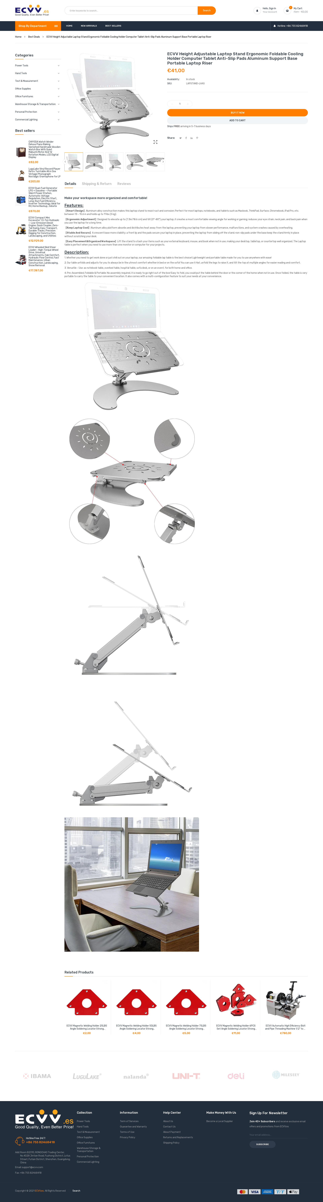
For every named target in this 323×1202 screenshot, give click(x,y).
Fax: (17, 1172)
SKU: (169, 83)
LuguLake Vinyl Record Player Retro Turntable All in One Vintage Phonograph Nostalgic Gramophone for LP (45, 172)
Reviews (124, 184)
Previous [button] (65, 161)
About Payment (172, 1132)
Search (76, 1190)
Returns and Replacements (178, 1137)
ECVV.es (39, 1190)
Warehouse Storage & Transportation (88, 1150)
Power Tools (83, 1121)
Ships (170, 126)
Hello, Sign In (269, 8)
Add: (17, 1152)
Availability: (173, 79)
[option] (74, 161)
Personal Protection (88, 1156)
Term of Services (129, 1121)
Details (70, 184)
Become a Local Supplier (219, 1121)
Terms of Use (127, 1132)
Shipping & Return (97, 184)
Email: (18, 1167)
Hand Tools (83, 1126)
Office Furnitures (86, 1142)
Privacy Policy (127, 1137)
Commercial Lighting (88, 1162)
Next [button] (163, 161)
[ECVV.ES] (32, 8)
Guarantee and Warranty (133, 1126)
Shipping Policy (171, 1142)
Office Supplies (85, 1137)
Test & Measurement (88, 1132)
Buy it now (237, 112)
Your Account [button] (270, 12)
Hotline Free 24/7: (36, 1138)
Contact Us (169, 1126)
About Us (168, 1121)
